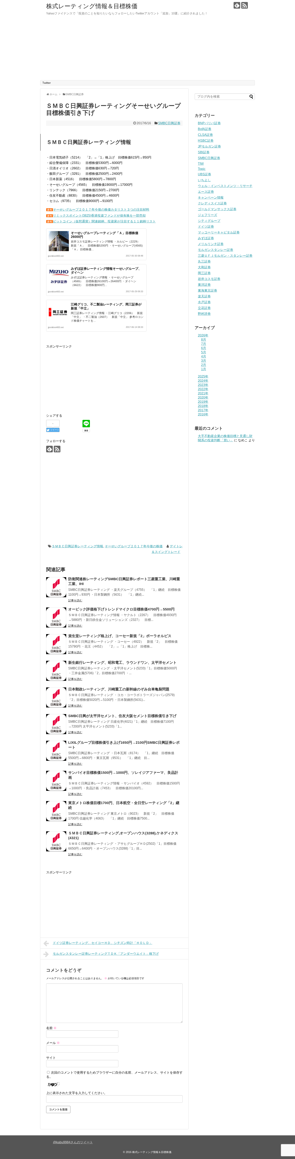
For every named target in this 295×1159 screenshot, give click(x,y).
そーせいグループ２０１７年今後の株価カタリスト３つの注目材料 (101, 209)
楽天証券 (204, 296)
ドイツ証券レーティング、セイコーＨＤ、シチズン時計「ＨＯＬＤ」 (102, 943)
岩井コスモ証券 (209, 279)
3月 (203, 360)
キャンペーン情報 (211, 197)
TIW (201, 163)
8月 (203, 339)
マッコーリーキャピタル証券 (219, 232)
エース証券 (206, 191)
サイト (51, 1057)
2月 (203, 365)
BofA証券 (204, 129)
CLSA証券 (205, 134)
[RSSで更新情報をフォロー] (244, 5)
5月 (203, 352)
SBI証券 (204, 152)
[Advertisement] (147, 50)
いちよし (204, 180)
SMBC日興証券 (169, 123)
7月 (203, 344)
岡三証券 (204, 273)
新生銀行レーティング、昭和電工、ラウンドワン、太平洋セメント (122, 663)
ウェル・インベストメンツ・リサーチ (225, 186)
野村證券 (204, 313)
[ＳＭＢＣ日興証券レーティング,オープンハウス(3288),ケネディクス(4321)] (56, 841)
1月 (203, 369)
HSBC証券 (206, 140)
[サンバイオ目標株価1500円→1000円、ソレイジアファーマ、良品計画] (56, 781)
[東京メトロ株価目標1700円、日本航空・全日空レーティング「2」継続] (56, 811)
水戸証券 (204, 302)
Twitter (46, 82)
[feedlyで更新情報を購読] (237, 5)
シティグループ (209, 220)
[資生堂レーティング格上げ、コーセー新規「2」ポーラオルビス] (56, 644)
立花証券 (204, 308)
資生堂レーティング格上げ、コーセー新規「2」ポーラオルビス (119, 636)
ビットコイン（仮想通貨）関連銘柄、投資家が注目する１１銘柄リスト (104, 221)
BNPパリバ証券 (209, 123)
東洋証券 (204, 284)
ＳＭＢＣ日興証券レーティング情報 (77, 546)
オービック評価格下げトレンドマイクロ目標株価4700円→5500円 (121, 609)
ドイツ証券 (206, 226)
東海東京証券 (207, 290)
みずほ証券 (206, 238)
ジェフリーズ (207, 215)
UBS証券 (204, 174)
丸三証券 (204, 261)
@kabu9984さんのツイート (73, 1142)
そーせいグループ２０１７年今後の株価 (134, 546)
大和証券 (204, 267)
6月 (203, 348)
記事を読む (75, 600)
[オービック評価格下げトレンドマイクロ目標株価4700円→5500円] (56, 617)
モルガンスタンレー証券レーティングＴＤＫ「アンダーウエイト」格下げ (106, 953)
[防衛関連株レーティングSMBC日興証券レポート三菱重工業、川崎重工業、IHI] (56, 587)
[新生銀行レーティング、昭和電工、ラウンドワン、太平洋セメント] (56, 671)
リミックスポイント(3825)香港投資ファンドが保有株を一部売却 (99, 215)
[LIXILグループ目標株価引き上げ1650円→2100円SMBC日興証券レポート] (56, 751)
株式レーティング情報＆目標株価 (91, 6)
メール (53, 1043)
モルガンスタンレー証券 (215, 250)
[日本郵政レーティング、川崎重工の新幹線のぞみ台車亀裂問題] (56, 697)
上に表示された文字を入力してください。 (76, 1093)
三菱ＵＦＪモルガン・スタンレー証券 (225, 255)
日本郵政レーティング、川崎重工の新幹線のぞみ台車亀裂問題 (118, 689)
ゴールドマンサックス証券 (217, 209)
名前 (51, 1028)
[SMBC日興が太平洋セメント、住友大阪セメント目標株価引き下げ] (56, 724)
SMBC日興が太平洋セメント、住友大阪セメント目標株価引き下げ (122, 716)
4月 (203, 356)
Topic (201, 169)
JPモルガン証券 (209, 146)
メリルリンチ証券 (211, 244)
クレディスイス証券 (212, 203)
